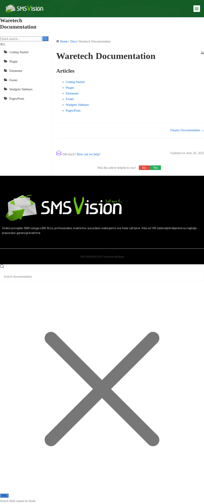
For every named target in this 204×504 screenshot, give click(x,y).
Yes (155, 167)
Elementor (15, 70)
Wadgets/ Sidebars (20, 89)
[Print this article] (202, 53)
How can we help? (88, 154)
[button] (196, 8)
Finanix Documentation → (187, 130)
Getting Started (18, 52)
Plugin (13, 61)
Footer (13, 80)
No (144, 167)
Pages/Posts (16, 98)
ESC (4, 495)
